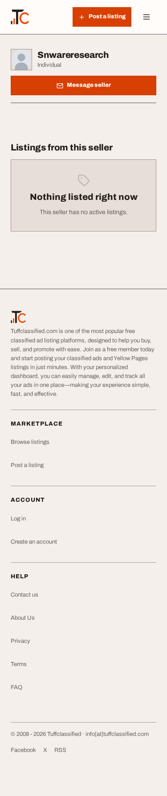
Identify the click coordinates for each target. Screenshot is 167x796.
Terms (19, 664)
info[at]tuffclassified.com (117, 734)
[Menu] (146, 17)
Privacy (20, 641)
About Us (23, 618)
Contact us (24, 595)
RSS (60, 750)
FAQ (16, 687)
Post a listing (27, 465)
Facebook (23, 750)
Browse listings (30, 442)
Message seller (89, 85)
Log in (18, 519)
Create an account (34, 542)
